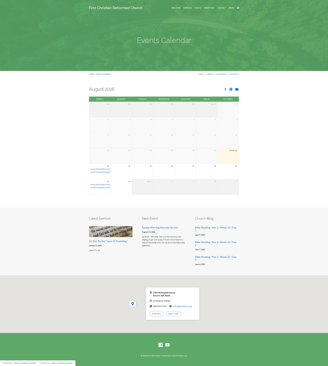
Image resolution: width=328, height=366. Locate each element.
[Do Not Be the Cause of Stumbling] (110, 235)
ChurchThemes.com (179, 356)
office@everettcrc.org (182, 306)
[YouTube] (167, 345)
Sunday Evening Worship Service (102, 172)
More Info (156, 314)
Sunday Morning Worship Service (102, 169)
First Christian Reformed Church (115, 8)
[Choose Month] (231, 89)
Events (197, 8)
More (231, 8)
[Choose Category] (237, 89)
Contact (221, 8)
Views (209, 74)
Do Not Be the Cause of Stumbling (108, 241)
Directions (173, 314)
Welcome (176, 8)
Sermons (187, 8)
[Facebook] (160, 345)
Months (233, 74)
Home (91, 74)
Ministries (209, 8)
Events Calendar (103, 74)
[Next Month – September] (225, 89)
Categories (221, 74)
